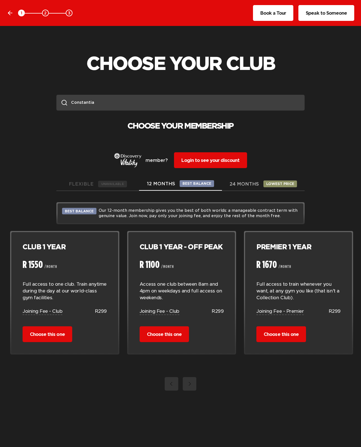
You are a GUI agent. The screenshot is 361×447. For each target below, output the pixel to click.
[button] (171, 384)
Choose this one (47, 334)
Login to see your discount (210, 160)
